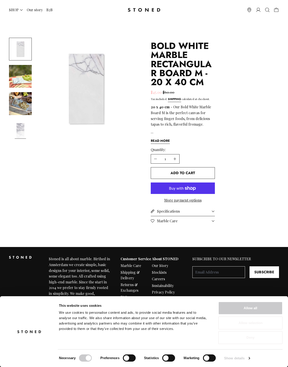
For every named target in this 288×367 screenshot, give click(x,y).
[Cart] (276, 10)
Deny (250, 337)
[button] (267, 10)
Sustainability (163, 285)
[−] (155, 159)
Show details (234, 358)
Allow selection (250, 323)
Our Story (160, 265)
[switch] (129, 358)
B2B (49, 9)
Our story (35, 9)
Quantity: (158, 149)
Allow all (250, 308)
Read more (160, 140)
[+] (175, 159)
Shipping (174, 99)
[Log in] (258, 10)
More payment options (183, 200)
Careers (158, 278)
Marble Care (131, 265)
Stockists (159, 272)
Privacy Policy (163, 292)
